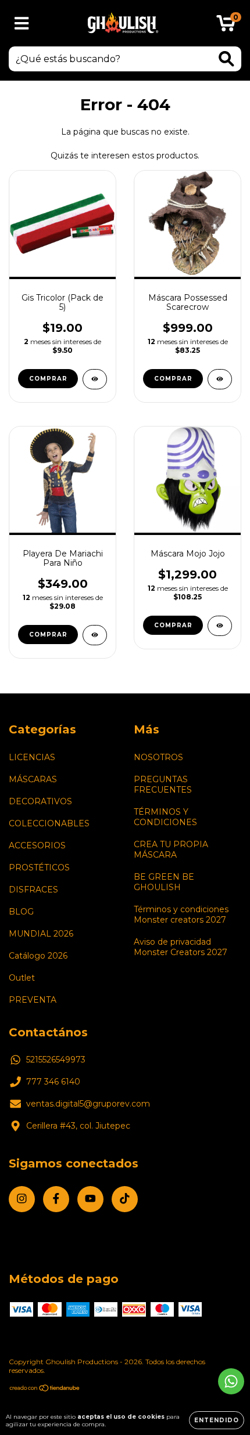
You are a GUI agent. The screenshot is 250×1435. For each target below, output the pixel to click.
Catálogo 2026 (38, 955)
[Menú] (22, 23)
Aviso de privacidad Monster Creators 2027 (180, 947)
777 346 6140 (53, 1081)
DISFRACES (33, 889)
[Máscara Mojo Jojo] (220, 626)
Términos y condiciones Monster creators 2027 (181, 914)
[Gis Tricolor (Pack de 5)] (95, 379)
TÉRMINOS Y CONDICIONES (165, 817)
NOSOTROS (158, 757)
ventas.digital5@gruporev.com (88, 1103)
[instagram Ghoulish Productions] (22, 1199)
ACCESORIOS (37, 845)
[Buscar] (226, 59)
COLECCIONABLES (49, 823)
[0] (225, 26)
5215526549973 (55, 1059)
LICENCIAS (32, 757)
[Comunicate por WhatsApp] (231, 1381)
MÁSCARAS (33, 779)
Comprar (48, 634)
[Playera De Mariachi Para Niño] (95, 635)
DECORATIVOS (40, 801)
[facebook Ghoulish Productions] (56, 1199)
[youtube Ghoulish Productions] (90, 1199)
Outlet (22, 978)
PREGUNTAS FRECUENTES (163, 784)
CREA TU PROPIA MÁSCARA (171, 849)
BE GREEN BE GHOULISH (164, 882)
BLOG (21, 911)
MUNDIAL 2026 (41, 933)
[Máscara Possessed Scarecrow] (220, 379)
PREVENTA (32, 1000)
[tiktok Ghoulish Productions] (125, 1199)
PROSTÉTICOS (39, 867)
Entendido (216, 1420)
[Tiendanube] (45, 1389)
